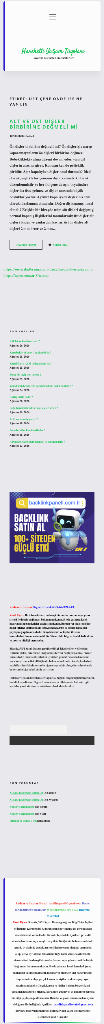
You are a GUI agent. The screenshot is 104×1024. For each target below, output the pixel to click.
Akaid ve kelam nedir (22, 807)
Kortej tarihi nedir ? (21, 397)
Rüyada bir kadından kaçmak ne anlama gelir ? (37, 441)
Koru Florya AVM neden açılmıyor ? (31, 363)
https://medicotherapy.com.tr (70, 269)
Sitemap (42, 275)
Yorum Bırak (60, 245)
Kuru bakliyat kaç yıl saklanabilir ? (30, 352)
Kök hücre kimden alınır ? (25, 341)
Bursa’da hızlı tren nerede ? (25, 374)
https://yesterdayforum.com (25, 269)
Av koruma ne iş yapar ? (24, 419)
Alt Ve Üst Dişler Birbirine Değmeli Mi (44, 124)
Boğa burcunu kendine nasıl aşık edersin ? (34, 408)
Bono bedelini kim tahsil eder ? (27, 430)
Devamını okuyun (29, 245)
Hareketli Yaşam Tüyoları (53, 51)
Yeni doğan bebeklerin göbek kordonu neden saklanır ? (41, 386)
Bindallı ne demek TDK (23, 821)
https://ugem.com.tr (19, 275)
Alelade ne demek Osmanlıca (26, 793)
